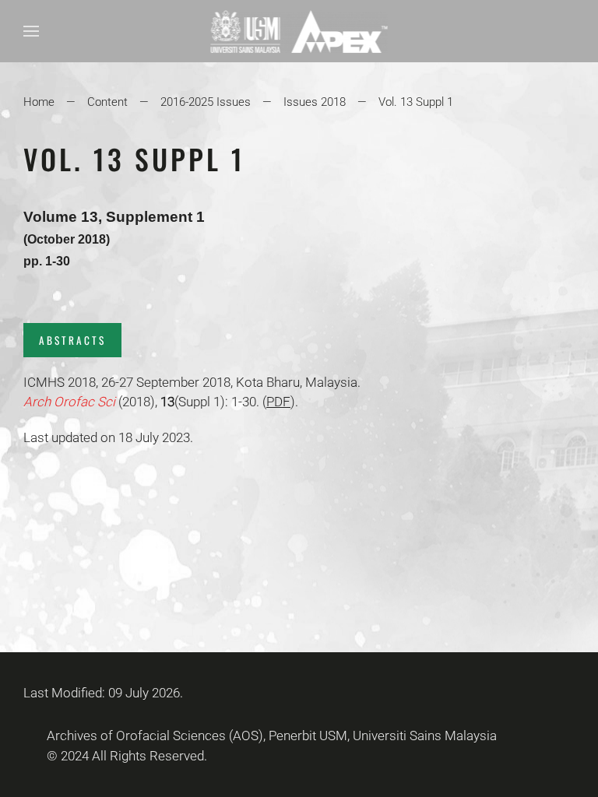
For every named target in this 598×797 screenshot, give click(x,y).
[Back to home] (299, 31)
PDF (278, 401)
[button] (31, 31)
